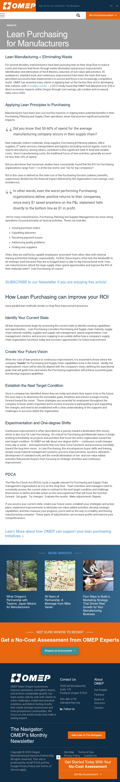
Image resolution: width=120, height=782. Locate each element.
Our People (100, 689)
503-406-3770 (68, 699)
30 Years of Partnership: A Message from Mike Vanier (58, 602)
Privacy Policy (27, 766)
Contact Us (90, 755)
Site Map (69, 752)
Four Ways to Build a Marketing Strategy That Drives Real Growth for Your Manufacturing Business (96, 605)
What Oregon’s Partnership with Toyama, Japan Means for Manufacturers (21, 602)
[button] (78, 15)
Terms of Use (86, 752)
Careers (98, 707)
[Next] (117, 5)
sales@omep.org (70, 702)
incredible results (37, 85)
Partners (99, 694)
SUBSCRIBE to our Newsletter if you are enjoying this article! (56, 282)
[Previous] (111, 5)
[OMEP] (19, 5)
